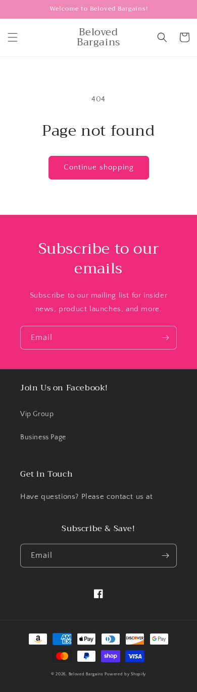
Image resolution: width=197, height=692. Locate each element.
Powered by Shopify (125, 674)
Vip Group (37, 414)
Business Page (43, 437)
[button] (13, 37)
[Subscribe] (165, 338)
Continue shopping (99, 167)
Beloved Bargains (86, 674)
